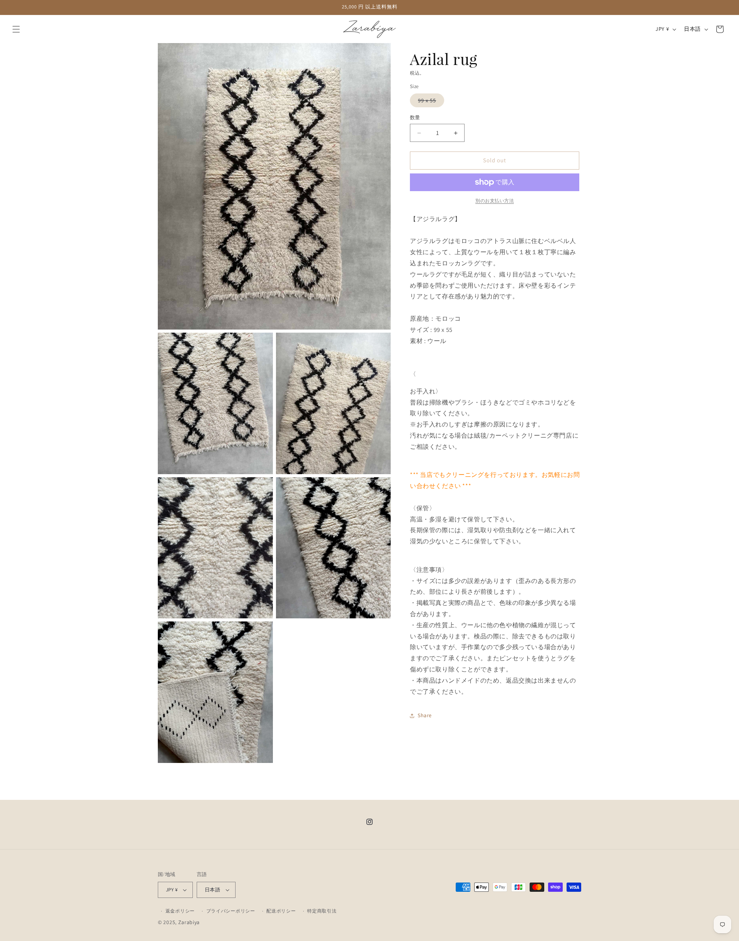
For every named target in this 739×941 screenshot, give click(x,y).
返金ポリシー (180, 911)
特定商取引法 (321, 911)
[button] (16, 29)
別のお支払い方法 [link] (494, 200)
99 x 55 (429, 102)
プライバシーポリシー (230, 911)
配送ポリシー (281, 911)
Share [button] (425, 715)
